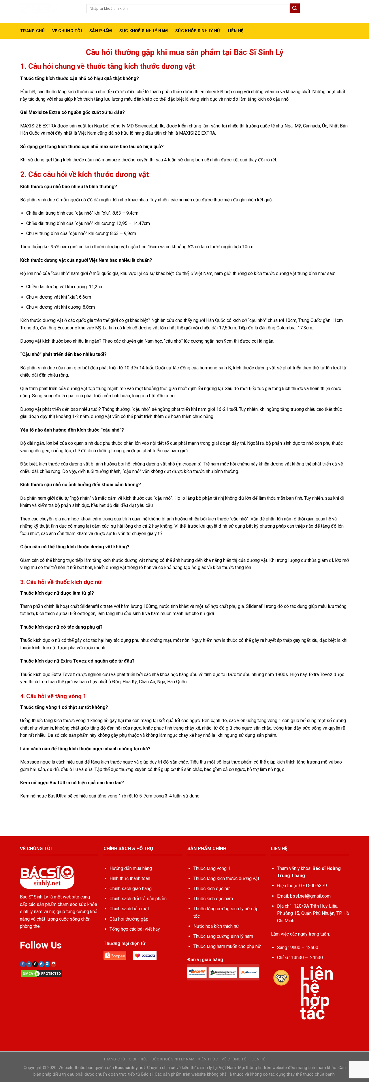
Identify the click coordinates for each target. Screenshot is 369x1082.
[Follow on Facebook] (22, 964)
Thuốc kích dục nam (213, 898)
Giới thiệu (138, 1059)
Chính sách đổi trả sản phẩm (138, 898)
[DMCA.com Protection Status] (41, 973)
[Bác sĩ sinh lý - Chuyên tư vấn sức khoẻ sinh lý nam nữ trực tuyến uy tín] (49, 11)
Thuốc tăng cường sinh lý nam (223, 936)
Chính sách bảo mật (129, 908)
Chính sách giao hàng (131, 888)
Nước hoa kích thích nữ (216, 926)
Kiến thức (208, 1059)
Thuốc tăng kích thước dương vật (226, 878)
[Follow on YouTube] (53, 964)
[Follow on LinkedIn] (47, 964)
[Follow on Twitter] (41, 964)
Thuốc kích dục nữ (211, 888)
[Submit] (295, 8)
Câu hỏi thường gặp (129, 919)
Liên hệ (236, 30)
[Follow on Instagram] (29, 964)
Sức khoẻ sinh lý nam (143, 30)
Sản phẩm (100, 30)
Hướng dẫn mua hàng (131, 868)
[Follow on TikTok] (35, 964)
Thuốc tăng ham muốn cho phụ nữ (227, 946)
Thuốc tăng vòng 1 (211, 868)
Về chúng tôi (235, 1059)
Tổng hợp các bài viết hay (135, 929)
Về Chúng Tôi (67, 30)
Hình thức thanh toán (130, 878)
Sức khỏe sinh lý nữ (197, 30)
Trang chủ (32, 30)
